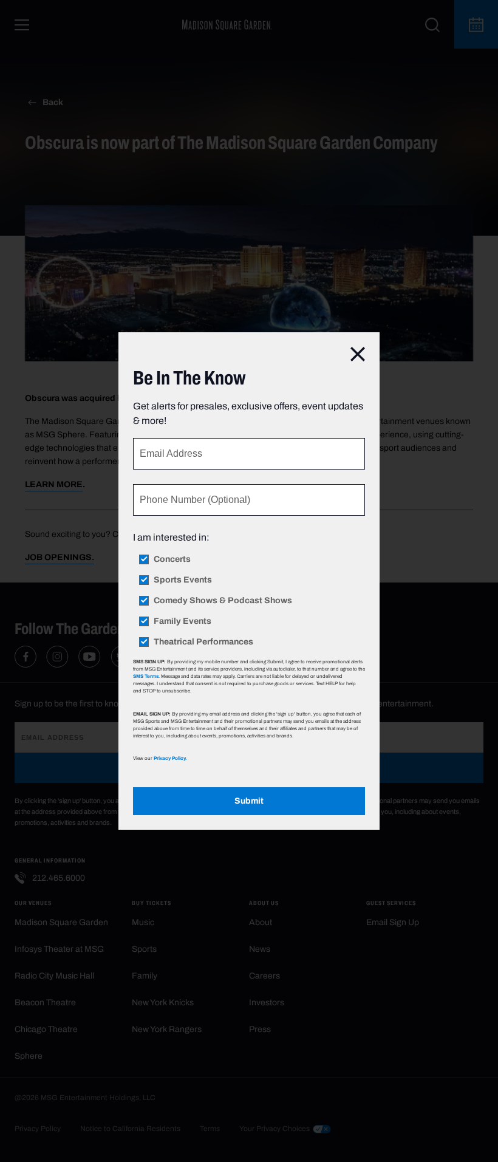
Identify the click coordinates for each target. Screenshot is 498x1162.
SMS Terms (146, 676)
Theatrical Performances (203, 642)
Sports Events (183, 580)
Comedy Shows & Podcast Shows (223, 601)
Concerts (172, 559)
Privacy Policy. (170, 758)
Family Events (182, 621)
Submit (249, 801)
